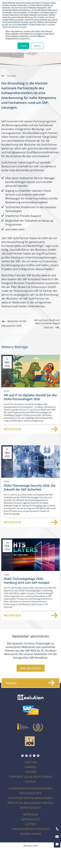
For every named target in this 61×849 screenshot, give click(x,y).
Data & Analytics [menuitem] (30, 793)
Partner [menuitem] (30, 772)
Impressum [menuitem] (30, 814)
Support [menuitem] (30, 824)
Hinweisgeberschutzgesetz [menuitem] (30, 829)
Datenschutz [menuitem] (31, 819)
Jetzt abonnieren (30, 668)
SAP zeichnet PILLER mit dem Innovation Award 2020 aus (47, 324)
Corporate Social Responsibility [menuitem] (30, 777)
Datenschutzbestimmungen (14, 26)
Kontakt (11, 683)
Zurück (11, 76)
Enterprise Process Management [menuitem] (30, 798)
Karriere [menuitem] (30, 767)
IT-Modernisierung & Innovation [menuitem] (30, 788)
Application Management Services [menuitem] (30, 803)
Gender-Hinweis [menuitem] (30, 834)
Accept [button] (23, 45)
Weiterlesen (12, 429)
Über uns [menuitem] (30, 762)
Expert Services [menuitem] (30, 808)
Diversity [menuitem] (30, 781)
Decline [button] (37, 45)
